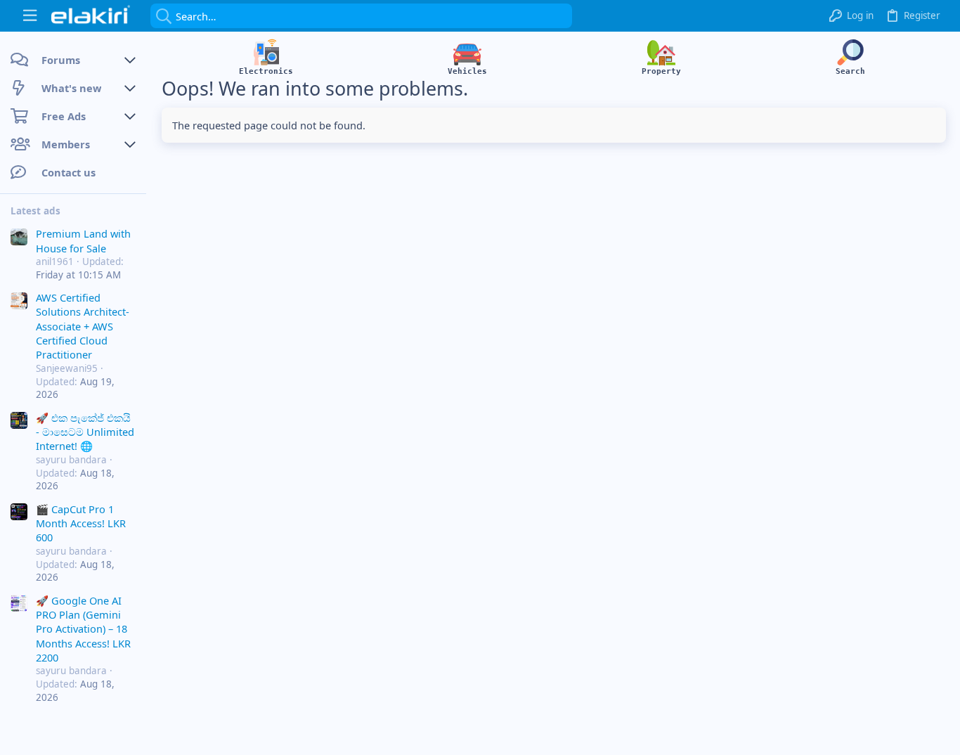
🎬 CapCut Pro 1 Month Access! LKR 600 (81, 523)
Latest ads (35, 211)
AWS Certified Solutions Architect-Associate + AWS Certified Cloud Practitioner (82, 326)
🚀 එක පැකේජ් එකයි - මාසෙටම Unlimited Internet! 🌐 (85, 432)
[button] (30, 16)
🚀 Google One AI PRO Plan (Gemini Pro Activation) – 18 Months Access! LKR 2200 (83, 629)
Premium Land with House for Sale (83, 240)
